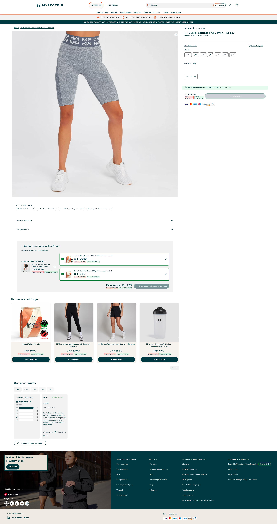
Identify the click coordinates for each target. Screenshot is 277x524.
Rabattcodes (233, 469)
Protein (114, 12)
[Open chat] (27, 503)
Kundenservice (122, 464)
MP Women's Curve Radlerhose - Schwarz (37, 28)
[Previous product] (172, 368)
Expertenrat (176, 12)
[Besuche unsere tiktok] (17, 503)
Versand (119, 490)
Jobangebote (187, 495)
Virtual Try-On (257, 46)
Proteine (153, 464)
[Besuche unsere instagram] (6, 503)
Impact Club (233, 474)
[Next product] (177, 368)
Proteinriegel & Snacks (158, 480)
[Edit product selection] (166, 259)
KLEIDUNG (113, 5)
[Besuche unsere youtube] (22, 503)
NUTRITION (96, 5)
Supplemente (125, 12)
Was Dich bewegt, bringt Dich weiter (242, 480)
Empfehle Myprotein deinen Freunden (249, 464)
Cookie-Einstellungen (14, 489)
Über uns (185, 464)
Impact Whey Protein (31, 344)
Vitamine (137, 12)
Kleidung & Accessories (159, 469)
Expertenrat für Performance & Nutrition (198, 500)
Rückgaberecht (122, 480)
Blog (151, 474)
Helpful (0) (49, 432)
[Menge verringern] (187, 76)
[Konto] (230, 5)
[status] (191, 76)
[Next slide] (178, 337)
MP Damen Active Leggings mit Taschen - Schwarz (73, 345)
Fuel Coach (220, 5)
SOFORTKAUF (31, 359)
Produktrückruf (122, 495)
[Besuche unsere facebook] (12, 503)
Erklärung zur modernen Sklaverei (194, 474)
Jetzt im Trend (102, 12)
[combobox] (186, 5)
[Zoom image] (176, 34)
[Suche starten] (148, 5)
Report (45, 435)
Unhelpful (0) (61, 432)
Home (16, 28)
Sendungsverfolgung (124, 485)
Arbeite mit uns (188, 490)
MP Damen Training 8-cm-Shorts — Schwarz (116, 344)
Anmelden (13, 467)
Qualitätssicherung (189, 469)
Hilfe (118, 474)
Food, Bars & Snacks (152, 12)
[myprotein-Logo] (50, 5)
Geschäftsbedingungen (191, 485)
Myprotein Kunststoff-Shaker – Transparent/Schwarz (159, 345)
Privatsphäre (187, 480)
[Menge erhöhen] (195, 76)
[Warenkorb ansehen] (237, 5)
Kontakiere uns (122, 469)
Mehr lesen (47, 424)
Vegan (165, 12)
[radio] (188, 54)
